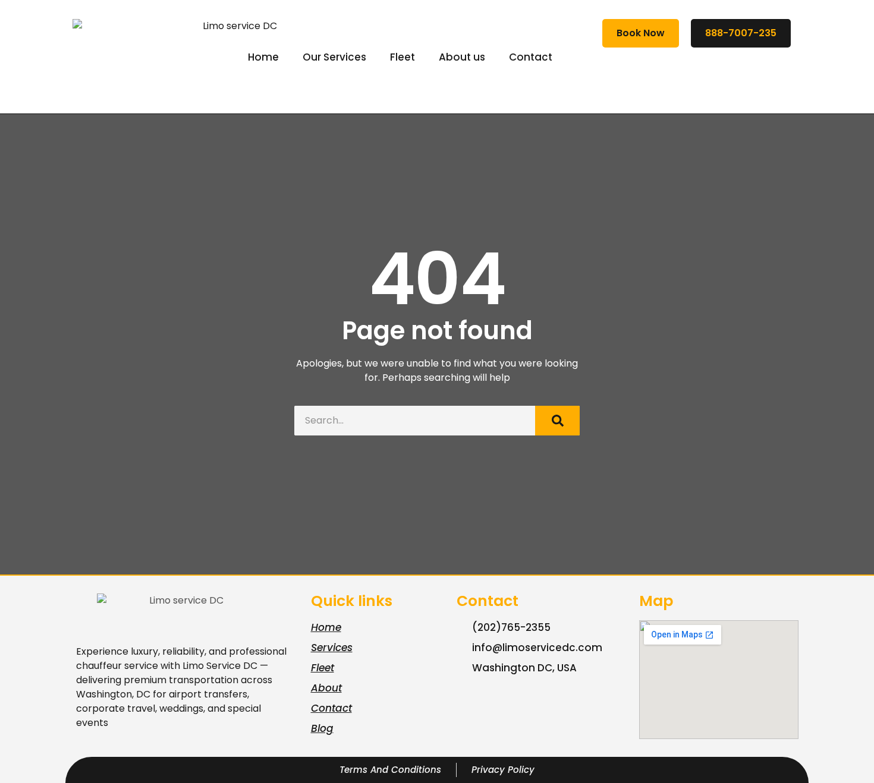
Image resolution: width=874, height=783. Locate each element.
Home (263, 57)
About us (462, 57)
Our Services (334, 57)
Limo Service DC (220, 666)
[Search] (557, 420)
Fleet (402, 57)
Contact (530, 57)
